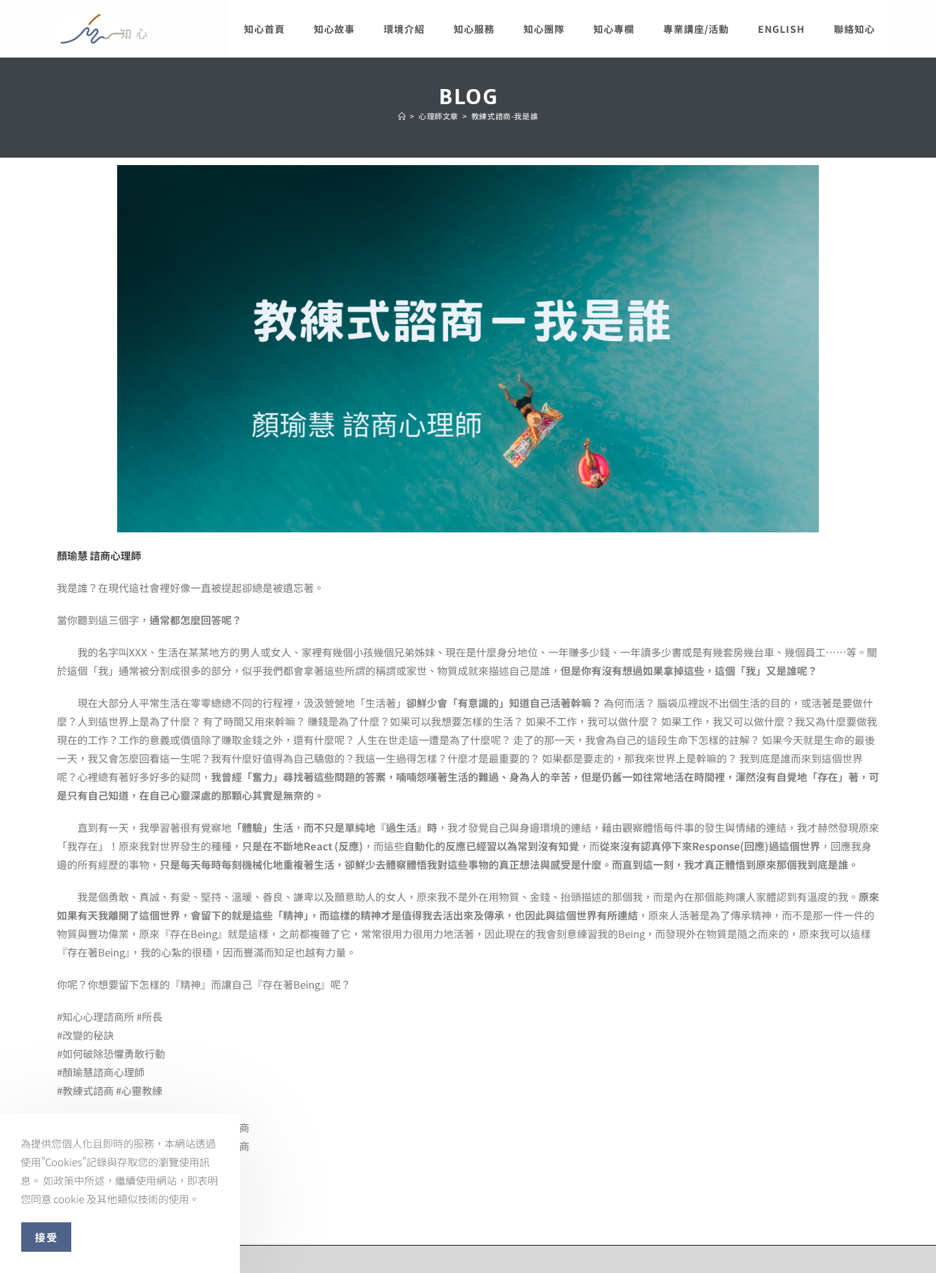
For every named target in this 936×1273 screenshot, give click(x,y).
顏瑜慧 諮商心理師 (99, 555)
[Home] (402, 115)
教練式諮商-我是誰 (504, 115)
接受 (46, 1237)
